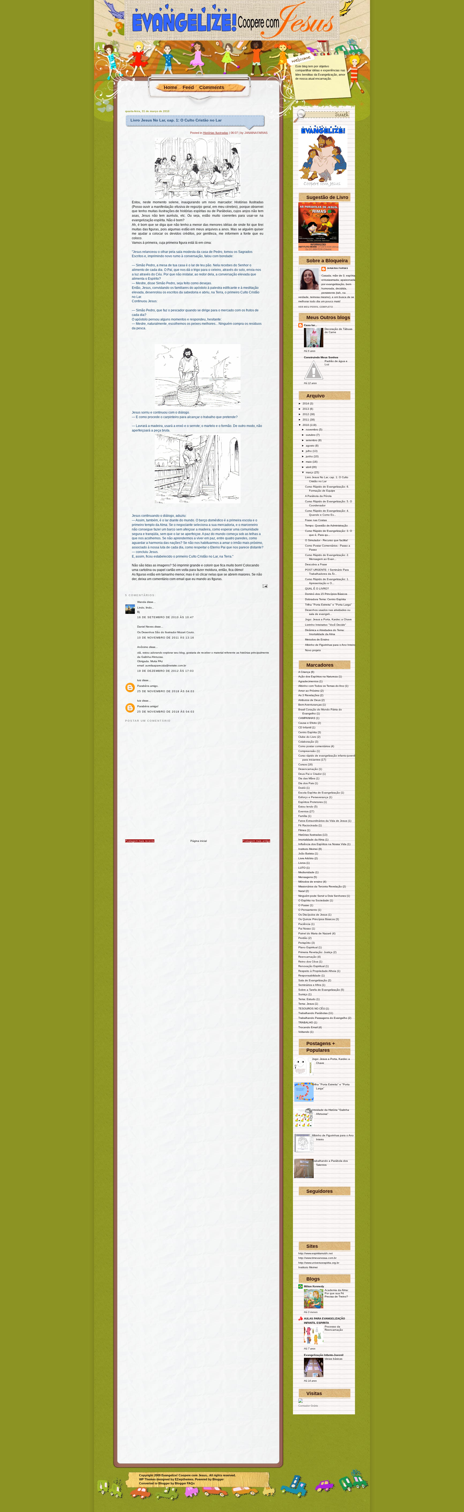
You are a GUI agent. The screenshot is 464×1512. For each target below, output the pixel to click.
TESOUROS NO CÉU (311, 1008)
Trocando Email (308, 1027)
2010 (306, 424)
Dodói (302, 787)
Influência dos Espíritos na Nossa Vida (322, 844)
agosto (310, 445)
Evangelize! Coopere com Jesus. (184, 1475)
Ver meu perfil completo (315, 307)
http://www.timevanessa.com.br (317, 1257)
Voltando (303, 1031)
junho (309, 456)
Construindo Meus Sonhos (321, 357)
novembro (312, 429)
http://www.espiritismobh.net (315, 1253)
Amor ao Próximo (309, 690)
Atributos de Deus (309, 700)
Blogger (218, 1479)
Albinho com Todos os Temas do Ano (321, 685)
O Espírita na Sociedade (313, 900)
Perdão (302, 937)
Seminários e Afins (309, 984)
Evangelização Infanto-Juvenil (323, 1355)
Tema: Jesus (306, 1003)
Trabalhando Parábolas (313, 1013)
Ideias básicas (333, 1358)
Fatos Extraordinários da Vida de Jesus (322, 820)
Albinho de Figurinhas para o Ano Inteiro (330, 644)
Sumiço (302, 994)
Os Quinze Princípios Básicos (316, 919)
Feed (188, 87)
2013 (306, 408)
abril (308, 467)
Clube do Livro (307, 736)
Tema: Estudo (307, 999)
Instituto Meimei (308, 848)
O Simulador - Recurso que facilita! (326, 540)
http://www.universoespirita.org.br (318, 1262)
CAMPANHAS (306, 718)
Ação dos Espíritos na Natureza (318, 676)
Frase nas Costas (316, 520)
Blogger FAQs (185, 1483)
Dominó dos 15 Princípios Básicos (326, 593)
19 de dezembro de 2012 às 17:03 (165, 670)
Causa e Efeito (307, 722)
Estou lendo (305, 806)
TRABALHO (305, 1022)
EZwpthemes (184, 1479)
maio (309, 461)
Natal (301, 891)
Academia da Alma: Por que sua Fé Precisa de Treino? (337, 1293)
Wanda (141, 601)
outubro (311, 434)
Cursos (302, 764)
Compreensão (307, 751)
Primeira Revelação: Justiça (315, 952)
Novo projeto (313, 650)
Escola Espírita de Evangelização (319, 792)
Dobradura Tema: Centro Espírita (325, 599)
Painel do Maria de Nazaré (314, 933)
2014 (306, 403)
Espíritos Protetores (310, 802)
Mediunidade (306, 872)
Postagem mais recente (139, 840)
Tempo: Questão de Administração (326, 525)
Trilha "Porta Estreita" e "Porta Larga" (328, 604)
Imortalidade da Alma (311, 839)
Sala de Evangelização (312, 980)
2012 (306, 414)
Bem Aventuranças (310, 704)
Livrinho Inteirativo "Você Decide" (325, 624)
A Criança (304, 671)
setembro (311, 440)
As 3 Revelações (308, 695)
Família (302, 815)
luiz (139, 680)
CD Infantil (304, 727)
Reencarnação (307, 956)
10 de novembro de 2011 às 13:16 (165, 637)
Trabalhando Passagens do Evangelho (322, 1017)
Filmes (302, 830)
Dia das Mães (306, 778)
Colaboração (306, 741)
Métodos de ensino (310, 881)
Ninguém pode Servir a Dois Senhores (322, 895)
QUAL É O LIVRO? (317, 588)
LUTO (302, 867)
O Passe (303, 905)
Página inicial (198, 840)
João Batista (306, 853)
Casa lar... (310, 325)
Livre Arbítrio (306, 858)
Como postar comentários (314, 746)
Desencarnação (308, 769)
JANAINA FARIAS (337, 268)
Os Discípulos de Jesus (312, 914)
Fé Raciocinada (308, 825)
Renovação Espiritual (311, 966)
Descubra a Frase (316, 564)
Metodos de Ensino (317, 639)
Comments (211, 87)
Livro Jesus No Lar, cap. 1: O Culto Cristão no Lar (176, 120)
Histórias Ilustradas (215, 132)
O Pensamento (307, 909)
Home (170, 87)
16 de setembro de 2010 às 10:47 (165, 617)
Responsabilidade (309, 975)
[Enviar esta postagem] (264, 585)
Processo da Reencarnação (334, 1328)
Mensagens (305, 877)
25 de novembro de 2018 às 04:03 (165, 691)
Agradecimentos (308, 681)
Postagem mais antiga (256, 840)
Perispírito (304, 942)
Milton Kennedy (314, 1286)
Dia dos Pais (306, 783)
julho (309, 450)
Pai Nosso (304, 928)
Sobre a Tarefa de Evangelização (319, 989)
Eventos (303, 811)
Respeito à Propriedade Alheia (317, 970)
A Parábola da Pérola (318, 496)
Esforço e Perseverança (313, 797)
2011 (306, 419)
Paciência (304, 924)
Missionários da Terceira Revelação (320, 886)
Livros (302, 862)
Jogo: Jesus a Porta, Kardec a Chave (328, 619)
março (309, 472)
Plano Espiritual (308, 947)
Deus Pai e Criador (310, 773)
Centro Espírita (307, 732)
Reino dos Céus (308, 961)
